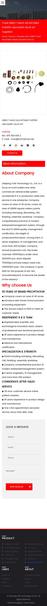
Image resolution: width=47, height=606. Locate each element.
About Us (6, 575)
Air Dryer (32, 558)
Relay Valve (10, 562)
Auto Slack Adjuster (13, 547)
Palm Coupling (11, 551)
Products (11, 36)
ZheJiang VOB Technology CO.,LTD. (23, 596)
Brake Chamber (12, 544)
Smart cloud (29, 603)
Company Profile (32, 575)
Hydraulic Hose (34, 551)
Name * (11, 437)
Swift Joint (9, 555)
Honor (27, 582)
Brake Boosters (31, 586)
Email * (11, 447)
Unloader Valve (23, 36)
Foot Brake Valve (35, 562)
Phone (11, 457)
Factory (28, 578)
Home (4, 36)
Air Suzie (31, 547)
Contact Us (12, 152)
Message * (10, 470)
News (4, 582)
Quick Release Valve (37, 555)
